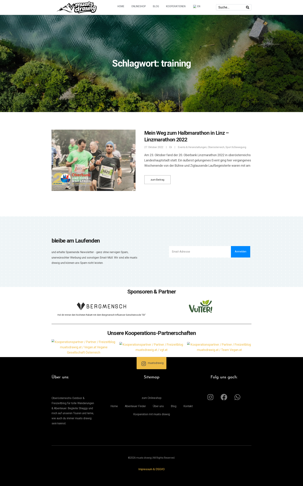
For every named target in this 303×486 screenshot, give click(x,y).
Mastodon (53, 481)
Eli (170, 147)
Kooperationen (176, 6)
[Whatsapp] (237, 397)
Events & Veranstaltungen (192, 147)
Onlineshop (138, 6)
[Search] (247, 7)
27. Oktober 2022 (153, 147)
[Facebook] (224, 397)
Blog (156, 6)
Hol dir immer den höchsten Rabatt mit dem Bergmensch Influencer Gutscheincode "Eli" (102, 315)
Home (120, 6)
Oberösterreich (216, 147)
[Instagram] (210, 397)
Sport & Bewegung (235, 147)
